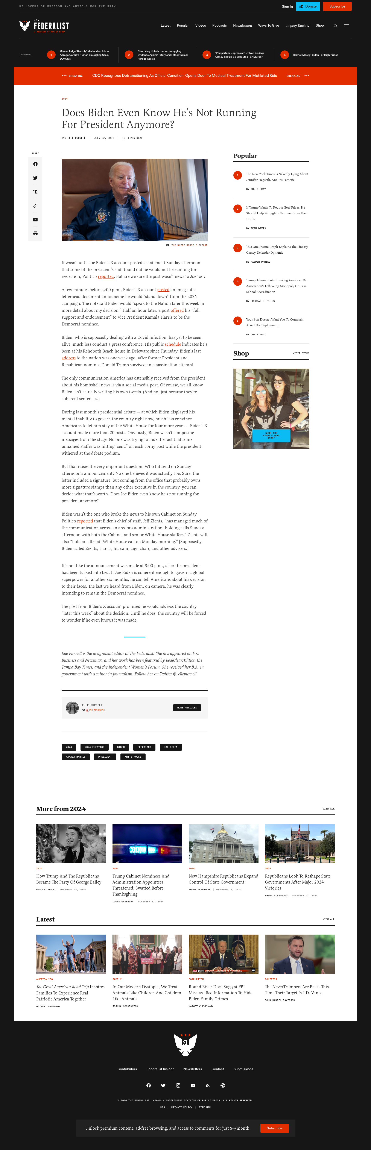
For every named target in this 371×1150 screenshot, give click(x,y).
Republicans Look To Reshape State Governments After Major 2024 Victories (298, 882)
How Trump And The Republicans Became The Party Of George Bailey (68, 879)
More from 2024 (61, 809)
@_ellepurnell (96, 710)
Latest (45, 919)
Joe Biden (171, 747)
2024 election (94, 747)
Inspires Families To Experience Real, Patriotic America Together (70, 993)
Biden (121, 747)
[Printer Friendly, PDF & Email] (35, 234)
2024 (69, 747)
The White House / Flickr (190, 245)
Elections (144, 747)
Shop (241, 353)
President (105, 757)
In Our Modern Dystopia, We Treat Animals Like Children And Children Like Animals (147, 993)
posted (163, 289)
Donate (311, 6)
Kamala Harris (75, 757)
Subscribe (337, 6)
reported (106, 276)
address (69, 358)
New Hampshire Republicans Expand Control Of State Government (223, 879)
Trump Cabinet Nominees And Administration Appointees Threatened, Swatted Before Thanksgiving (141, 885)
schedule (173, 344)
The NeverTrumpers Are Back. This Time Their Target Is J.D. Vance (297, 990)
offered (177, 310)
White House (133, 757)
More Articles (187, 708)
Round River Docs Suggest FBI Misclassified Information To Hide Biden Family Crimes (220, 993)
